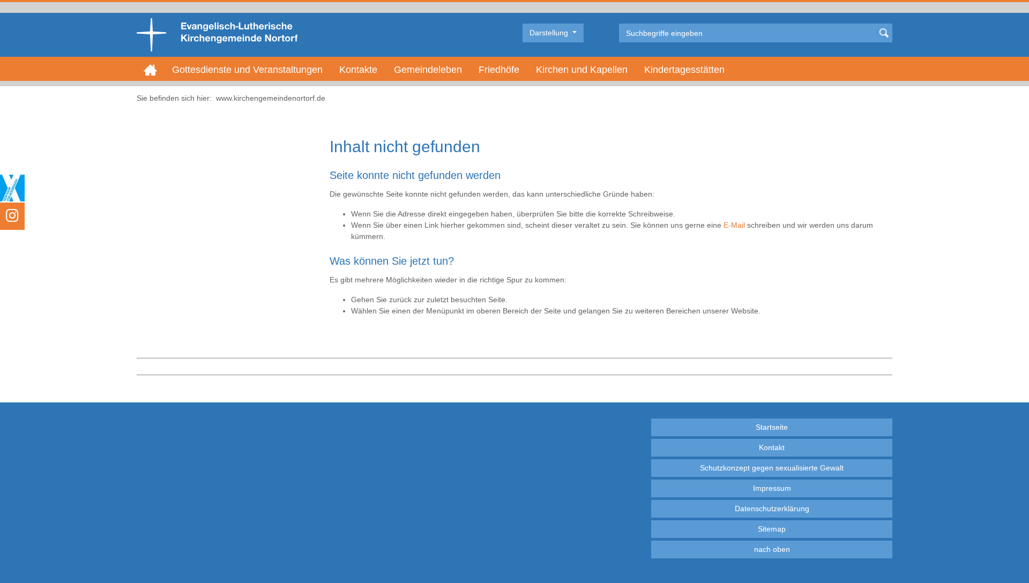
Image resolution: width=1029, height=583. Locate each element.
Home (150, 69)
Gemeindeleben (428, 69)
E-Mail (734, 225)
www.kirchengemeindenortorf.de (270, 98)
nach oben (772, 549)
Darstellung (550, 32)
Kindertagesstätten (684, 69)
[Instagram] (12, 216)
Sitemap (772, 529)
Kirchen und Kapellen (582, 69)
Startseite (772, 427)
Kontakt (772, 447)
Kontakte (358, 69)
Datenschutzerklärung (772, 508)
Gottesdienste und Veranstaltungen (247, 69)
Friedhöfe (499, 69)
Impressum (772, 488)
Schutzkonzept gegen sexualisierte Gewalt (772, 468)
